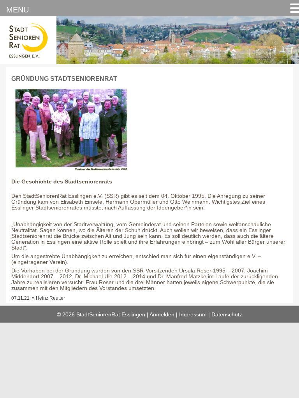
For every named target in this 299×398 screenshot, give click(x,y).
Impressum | (195, 315)
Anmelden (162, 315)
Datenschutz (226, 315)
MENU (17, 9)
